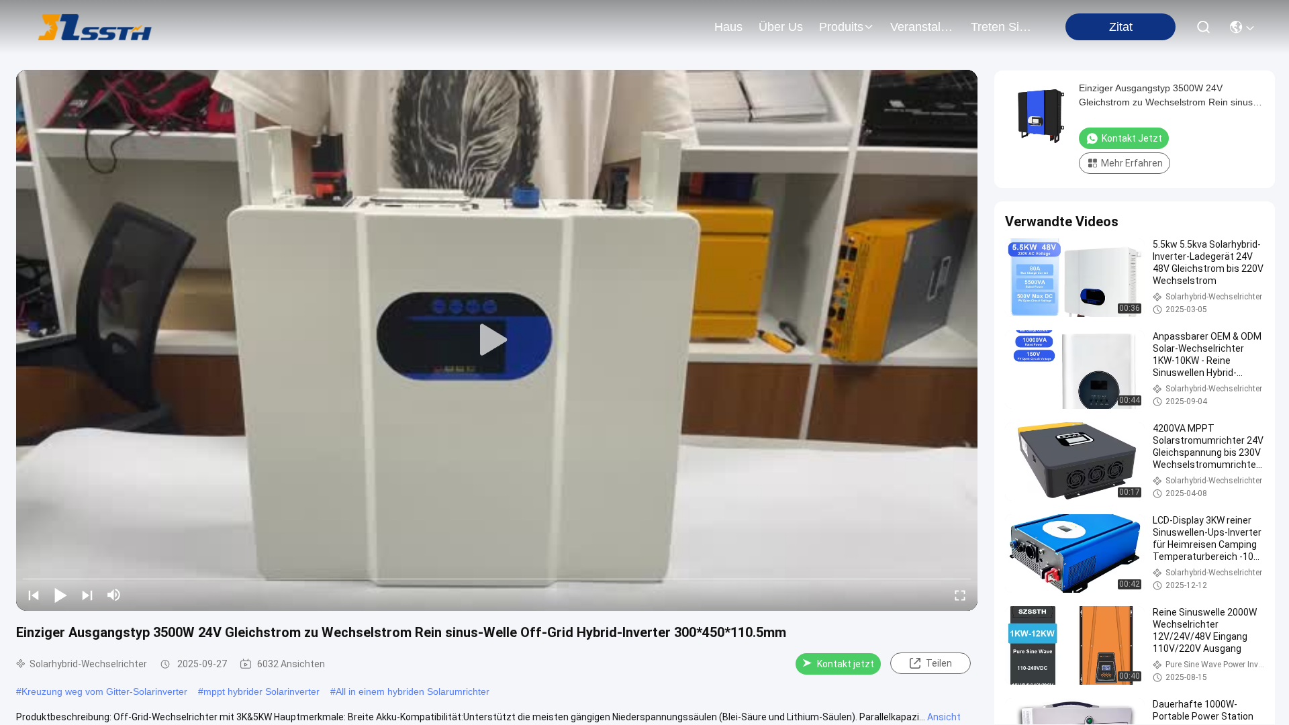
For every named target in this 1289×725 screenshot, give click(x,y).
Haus (728, 27)
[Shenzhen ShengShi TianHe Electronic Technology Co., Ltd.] (95, 27)
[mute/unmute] (114, 595)
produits (841, 27)
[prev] (33, 595)
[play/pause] (60, 595)
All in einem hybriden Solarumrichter (412, 691)
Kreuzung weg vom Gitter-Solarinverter (104, 691)
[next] (87, 595)
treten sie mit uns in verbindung (1003, 27)
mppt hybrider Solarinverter (261, 691)
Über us (781, 27)
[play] (497, 340)
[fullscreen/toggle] (960, 595)
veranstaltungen (922, 27)
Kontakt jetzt (845, 664)
